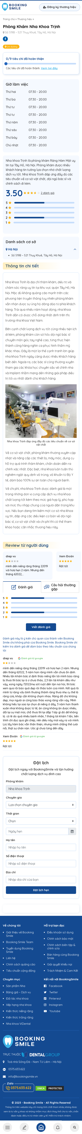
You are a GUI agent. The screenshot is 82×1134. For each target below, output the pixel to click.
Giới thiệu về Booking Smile (20, 934)
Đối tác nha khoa (17, 998)
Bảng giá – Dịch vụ (18, 992)
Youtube (54, 1011)
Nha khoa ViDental (18, 1023)
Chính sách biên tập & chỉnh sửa (61, 946)
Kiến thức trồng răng (19, 1017)
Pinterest (54, 998)
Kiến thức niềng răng (19, 1011)
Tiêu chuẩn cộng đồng (20, 970)
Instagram (55, 1005)
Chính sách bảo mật (60, 938)
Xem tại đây (49, 68)
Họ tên (10, 840)
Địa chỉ (11, 872)
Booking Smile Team (19, 942)
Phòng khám (14, 781)
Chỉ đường (11, 46)
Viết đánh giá (41, 627)
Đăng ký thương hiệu (61, 7)
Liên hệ (10, 958)
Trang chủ (9, 19)
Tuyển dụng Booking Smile (19, 950)
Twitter (53, 992)
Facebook (55, 986)
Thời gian (12, 813)
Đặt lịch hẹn (41, 890)
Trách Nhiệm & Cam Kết (62, 970)
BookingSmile (14, 7)
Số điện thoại (15, 856)
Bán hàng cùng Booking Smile (63, 956)
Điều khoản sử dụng (60, 932)
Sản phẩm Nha (15, 986)
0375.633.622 (16, 1069)
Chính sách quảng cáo (20, 964)
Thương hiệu (24, 19)
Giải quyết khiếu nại (59, 964)
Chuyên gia (14, 797)
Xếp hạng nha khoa (18, 1005)
